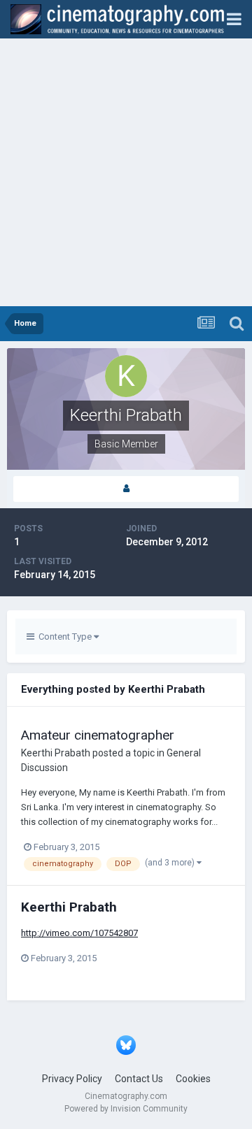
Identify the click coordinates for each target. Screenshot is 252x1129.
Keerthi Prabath (55, 752)
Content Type (64, 636)
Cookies (193, 1078)
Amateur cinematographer (97, 735)
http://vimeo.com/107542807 (79, 933)
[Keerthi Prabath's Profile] (126, 489)
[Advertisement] (126, 173)
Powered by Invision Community (126, 1109)
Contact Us (139, 1078)
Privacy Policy (72, 1078)
